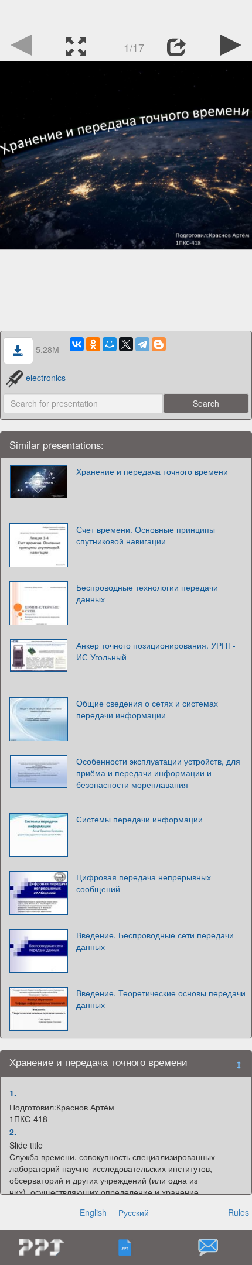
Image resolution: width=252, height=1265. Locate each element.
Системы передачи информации (139, 819)
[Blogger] (159, 344)
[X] (126, 344)
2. (12, 1131)
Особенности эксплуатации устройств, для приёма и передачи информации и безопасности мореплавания (158, 772)
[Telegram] (142, 344)
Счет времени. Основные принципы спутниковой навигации (145, 535)
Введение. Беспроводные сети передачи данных (155, 940)
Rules (238, 1212)
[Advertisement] (126, 14)
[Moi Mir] (110, 344)
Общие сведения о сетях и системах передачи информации (147, 709)
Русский (133, 1212)
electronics (46, 377)
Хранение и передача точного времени (152, 471)
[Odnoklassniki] (93, 344)
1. (12, 1093)
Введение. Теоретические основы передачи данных (161, 998)
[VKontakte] (77, 344)
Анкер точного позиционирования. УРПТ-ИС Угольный (156, 651)
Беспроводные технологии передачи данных (147, 593)
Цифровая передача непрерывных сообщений (143, 882)
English (93, 1212)
